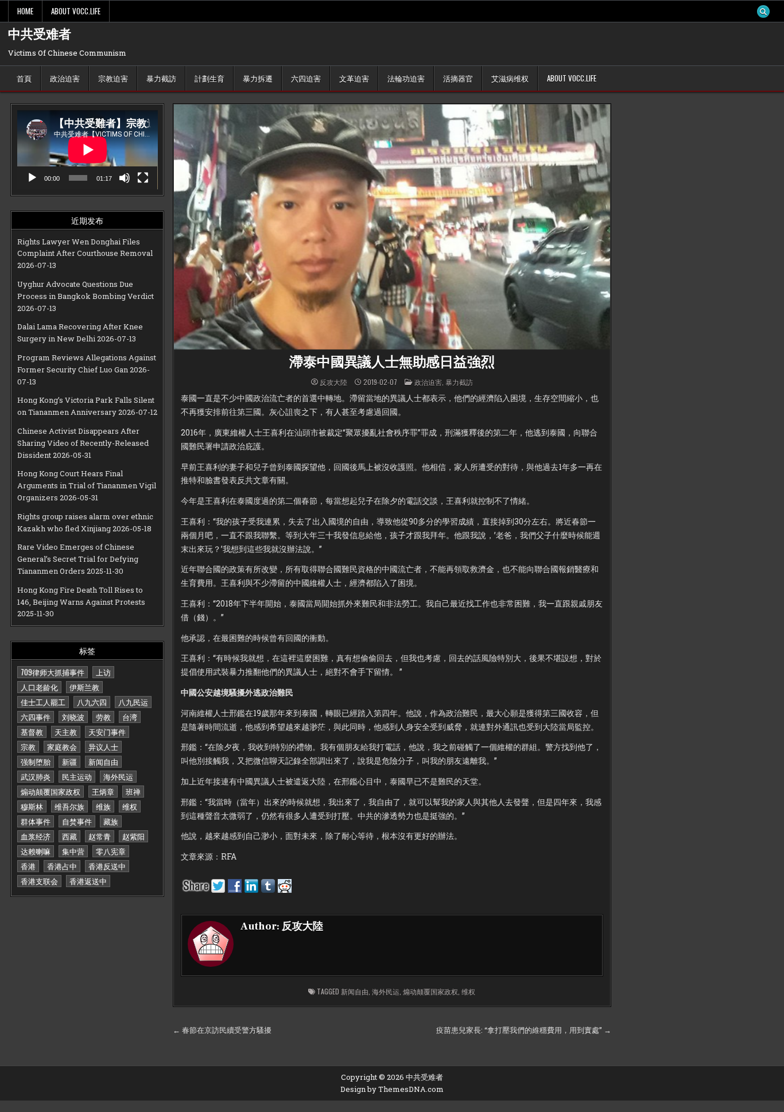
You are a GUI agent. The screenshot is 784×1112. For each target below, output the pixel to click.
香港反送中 (107, 866)
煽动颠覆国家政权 (50, 791)
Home (25, 11)
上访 (103, 672)
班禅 (133, 791)
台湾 (129, 716)
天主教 (66, 731)
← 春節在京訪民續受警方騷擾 (222, 1030)
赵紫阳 (133, 836)
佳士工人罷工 (43, 701)
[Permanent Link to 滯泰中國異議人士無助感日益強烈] (392, 226)
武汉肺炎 (36, 776)
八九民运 (133, 701)
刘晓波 (73, 716)
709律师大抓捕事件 (52, 672)
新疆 (69, 761)
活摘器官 (458, 78)
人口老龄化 (39, 687)
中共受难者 (39, 34)
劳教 (103, 716)
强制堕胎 (36, 761)
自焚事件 (77, 821)
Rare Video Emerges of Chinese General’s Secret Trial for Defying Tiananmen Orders (77, 559)
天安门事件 (107, 731)
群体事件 (36, 821)
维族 (103, 806)
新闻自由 (103, 761)
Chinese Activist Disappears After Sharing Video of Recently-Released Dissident (83, 443)
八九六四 (92, 701)
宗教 (28, 746)
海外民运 (118, 776)
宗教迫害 (113, 78)
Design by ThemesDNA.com (392, 1089)
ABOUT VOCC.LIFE (75, 11)
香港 (28, 866)
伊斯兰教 (84, 687)
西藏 (69, 836)
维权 (129, 806)
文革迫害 (354, 78)
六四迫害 (306, 78)
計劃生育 (209, 78)
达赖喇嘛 (36, 851)
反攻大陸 (333, 382)
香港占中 (62, 866)
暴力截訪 (161, 78)
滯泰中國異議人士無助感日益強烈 (391, 362)
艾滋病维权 (510, 78)
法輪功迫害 (406, 78)
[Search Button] (763, 11)
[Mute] (124, 178)
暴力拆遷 (258, 78)
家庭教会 (62, 746)
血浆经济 (36, 836)
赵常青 (99, 836)
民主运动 (77, 776)
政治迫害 (65, 78)
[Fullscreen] (143, 178)
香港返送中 (88, 881)
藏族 (110, 821)
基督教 (32, 731)
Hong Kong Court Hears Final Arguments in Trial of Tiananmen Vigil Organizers (86, 485)
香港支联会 (39, 881)
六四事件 (36, 716)
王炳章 (103, 791)
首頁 (24, 78)
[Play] (32, 178)
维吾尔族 (69, 806)
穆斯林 (32, 806)
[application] (87, 149)
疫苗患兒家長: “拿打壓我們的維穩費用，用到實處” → (523, 1030)
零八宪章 (111, 851)
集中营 (73, 851)
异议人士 (103, 746)
